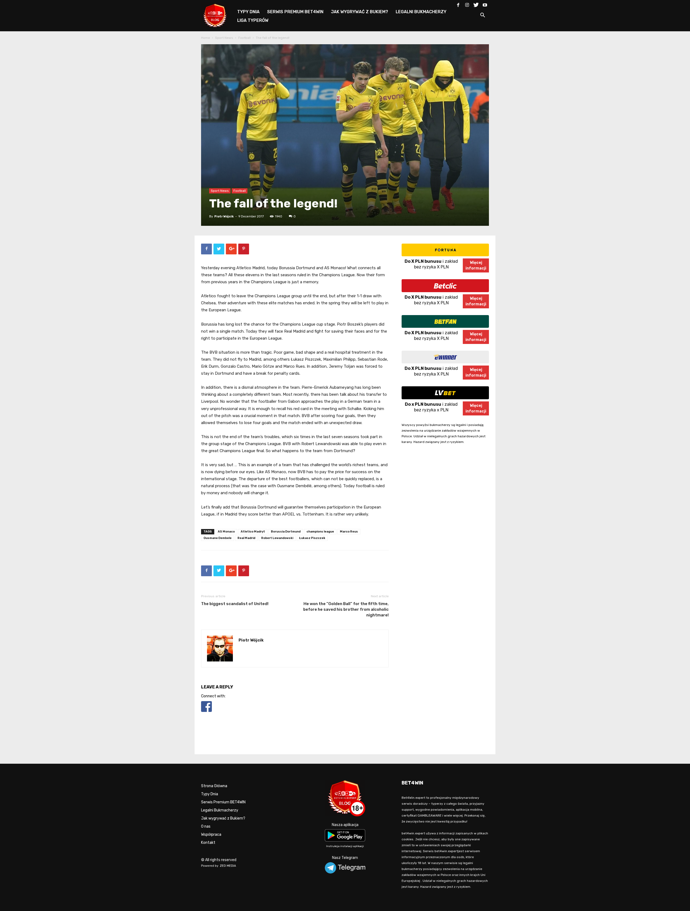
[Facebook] (458, 4)
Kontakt (208, 842)
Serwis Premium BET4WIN (223, 802)
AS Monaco (226, 531)
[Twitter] (476, 4)
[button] (482, 16)
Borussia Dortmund (286, 531)
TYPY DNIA (248, 11)
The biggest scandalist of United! (234, 603)
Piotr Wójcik (224, 216)
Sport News (224, 38)
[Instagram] (467, 4)
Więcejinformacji (475, 265)
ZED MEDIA (228, 866)
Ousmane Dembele (217, 538)
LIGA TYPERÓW (252, 20)
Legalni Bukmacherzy (219, 810)
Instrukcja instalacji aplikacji (345, 846)
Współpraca (211, 834)
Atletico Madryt (253, 531)
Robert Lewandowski (277, 538)
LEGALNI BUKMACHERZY (421, 11)
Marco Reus (349, 531)
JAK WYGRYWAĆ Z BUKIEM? (359, 11)
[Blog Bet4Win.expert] (217, 14)
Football (244, 38)
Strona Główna (214, 786)
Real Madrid (246, 538)
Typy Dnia (209, 794)
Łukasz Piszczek (312, 538)
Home (205, 38)
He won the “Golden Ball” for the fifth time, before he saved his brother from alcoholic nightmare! (346, 609)
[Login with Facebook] (206, 713)
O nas (206, 826)
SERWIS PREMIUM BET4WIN (295, 11)
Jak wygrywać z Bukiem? (223, 818)
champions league (320, 531)
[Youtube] (485, 4)
